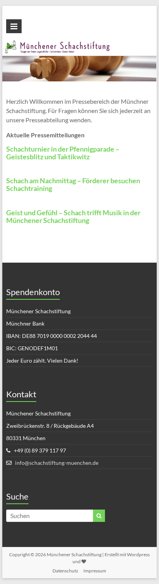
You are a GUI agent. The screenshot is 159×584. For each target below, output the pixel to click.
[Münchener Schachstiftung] (79, 44)
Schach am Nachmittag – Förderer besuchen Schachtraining (73, 184)
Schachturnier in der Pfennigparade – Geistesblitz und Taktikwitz (62, 153)
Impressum (94, 571)
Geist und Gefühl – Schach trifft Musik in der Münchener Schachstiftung (73, 216)
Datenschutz (65, 571)
